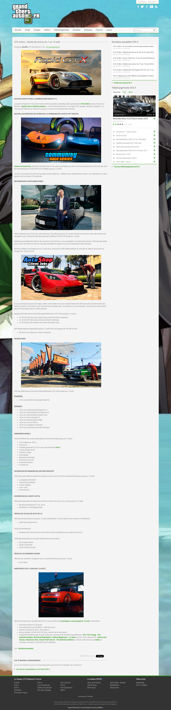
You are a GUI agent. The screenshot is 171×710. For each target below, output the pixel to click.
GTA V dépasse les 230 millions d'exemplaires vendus (133, 76)
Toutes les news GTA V (123, 83)
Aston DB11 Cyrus (123, 162)
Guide (27, 30)
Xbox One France (94, 683)
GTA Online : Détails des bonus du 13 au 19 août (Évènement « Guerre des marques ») (134, 64)
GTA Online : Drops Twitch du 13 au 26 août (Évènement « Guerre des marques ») (134, 58)
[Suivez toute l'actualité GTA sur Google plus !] (147, 6)
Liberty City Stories (44, 688)
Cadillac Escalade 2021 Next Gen (129, 143)
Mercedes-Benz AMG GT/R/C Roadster (131, 139)
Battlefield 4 (114, 685)
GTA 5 (16, 688)
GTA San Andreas (44, 690)
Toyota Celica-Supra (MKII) (126, 158)
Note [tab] (130, 92)
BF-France (91, 688)
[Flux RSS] (156, 6)
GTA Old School (66, 688)
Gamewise (140, 683)
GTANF (17, 683)
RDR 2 (62, 690)
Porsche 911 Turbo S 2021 (126, 132)
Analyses (88, 30)
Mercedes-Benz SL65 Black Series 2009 (130, 118)
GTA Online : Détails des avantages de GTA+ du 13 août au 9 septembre (134, 70)
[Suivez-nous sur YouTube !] (151, 6)
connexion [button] (152, 2)
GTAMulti (17, 690)
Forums (99, 30)
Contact (90, 696)
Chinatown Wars (20, 693)
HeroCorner (114, 688)
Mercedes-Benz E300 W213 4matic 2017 (132, 151)
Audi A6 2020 (121, 136)
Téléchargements (61, 30)
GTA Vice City (65, 683)
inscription (143, 2)
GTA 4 (39, 683)
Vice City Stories (43, 685)
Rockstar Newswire (26, 649)
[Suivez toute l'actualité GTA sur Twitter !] (142, 6)
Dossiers (76, 30)
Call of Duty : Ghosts (118, 683)
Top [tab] (124, 92)
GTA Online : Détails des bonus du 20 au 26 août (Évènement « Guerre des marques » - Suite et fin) (134, 52)
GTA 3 (62, 685)
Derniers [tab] (116, 92)
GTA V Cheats (141, 685)
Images (37, 30)
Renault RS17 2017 (123, 154)
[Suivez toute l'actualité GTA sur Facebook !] (138, 6)
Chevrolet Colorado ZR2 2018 (127, 147)
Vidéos (47, 30)
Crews (109, 30)
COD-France (92, 685)
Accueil (18, 30)
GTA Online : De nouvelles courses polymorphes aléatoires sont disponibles (134, 46)
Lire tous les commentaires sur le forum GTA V (33, 669)
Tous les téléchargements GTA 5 (127, 167)
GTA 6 (16, 685)
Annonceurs (82, 696)
